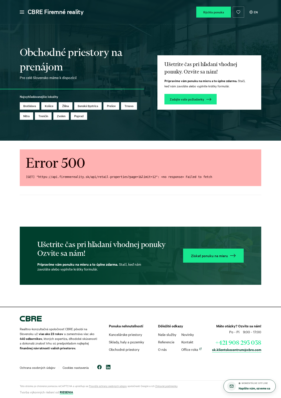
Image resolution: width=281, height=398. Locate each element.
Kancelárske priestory (125, 334)
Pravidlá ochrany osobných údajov (108, 386)
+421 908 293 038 (238, 342)
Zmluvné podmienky (166, 386)
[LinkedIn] (108, 368)
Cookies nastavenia (76, 367)
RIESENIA (66, 392)
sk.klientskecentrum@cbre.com (236, 349)
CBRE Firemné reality (55, 12)
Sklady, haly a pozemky (126, 341)
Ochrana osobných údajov (37, 367)
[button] (249, 386)
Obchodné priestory (124, 349)
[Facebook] (99, 368)
